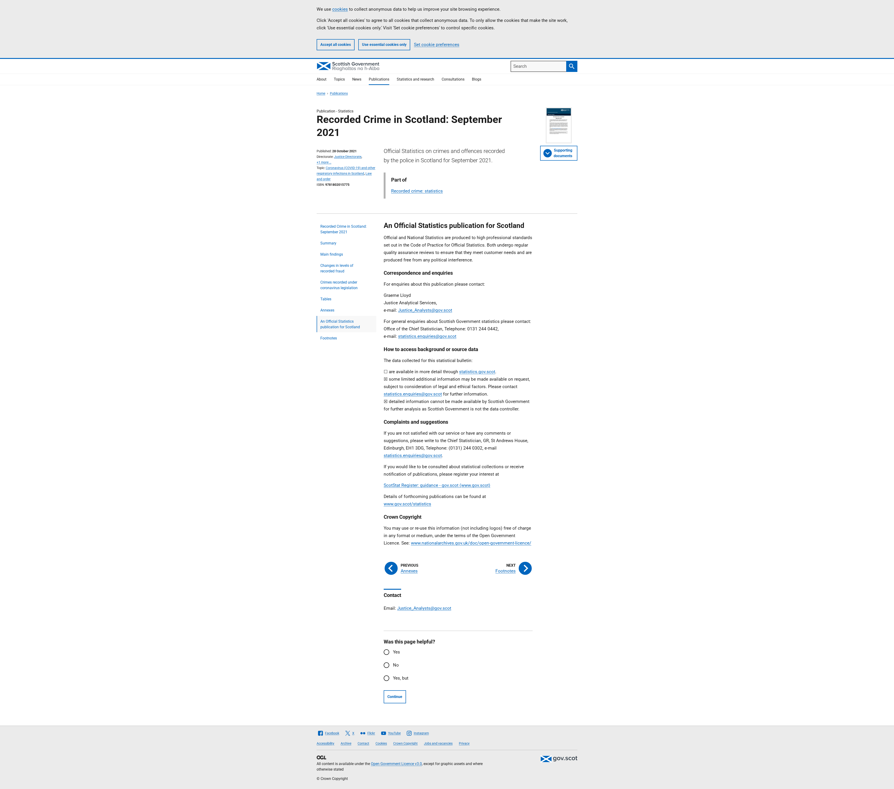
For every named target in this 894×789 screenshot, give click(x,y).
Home (321, 93)
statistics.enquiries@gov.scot (427, 336)
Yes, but (400, 678)
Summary (328, 243)
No (396, 665)
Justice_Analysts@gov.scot (425, 310)
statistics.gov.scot (477, 371)
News (356, 79)
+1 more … (324, 162)
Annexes (327, 310)
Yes (396, 652)
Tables (325, 299)
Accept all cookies (335, 44)
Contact (363, 743)
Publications (379, 79)
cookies (340, 9)
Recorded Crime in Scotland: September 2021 (343, 229)
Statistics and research (415, 79)
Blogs (476, 79)
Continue (394, 696)
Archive (346, 743)
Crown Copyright (405, 743)
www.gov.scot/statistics (407, 504)
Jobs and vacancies (438, 743)
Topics (339, 79)
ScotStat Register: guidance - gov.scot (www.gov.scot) (437, 485)
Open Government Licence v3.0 (396, 764)
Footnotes (328, 338)
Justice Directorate (347, 157)
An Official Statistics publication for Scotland (340, 324)
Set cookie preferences (436, 44)
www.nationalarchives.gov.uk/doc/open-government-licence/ (471, 543)
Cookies (381, 743)
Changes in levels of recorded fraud (336, 268)
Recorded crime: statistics (417, 191)
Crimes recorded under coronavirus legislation (339, 285)
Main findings (331, 254)
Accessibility (325, 743)
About (321, 79)
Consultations (453, 79)
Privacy (464, 743)
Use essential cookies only (384, 44)
